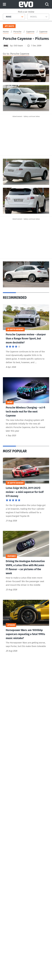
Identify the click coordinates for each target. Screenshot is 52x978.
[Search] (47, 4)
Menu (4, 4)
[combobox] (4, 16)
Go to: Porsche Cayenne (16, 53)
